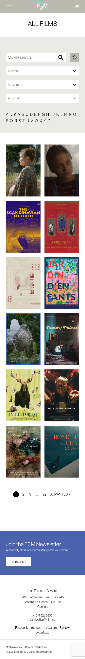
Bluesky (65, 627)
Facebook (21, 627)
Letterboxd (42, 632)
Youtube (36, 627)
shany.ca (47, 652)
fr (77, 6)
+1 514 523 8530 (42, 615)
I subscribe (18, 561)
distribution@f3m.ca (42, 619)
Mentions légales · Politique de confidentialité (26, 647)
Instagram (50, 627)
